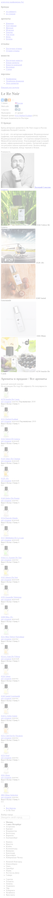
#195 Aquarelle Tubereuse (11, 597)
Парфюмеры (11, 79)
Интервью (10, 67)
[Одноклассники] (9, 100)
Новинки (10, 23)
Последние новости (14, 60)
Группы (9, 39)
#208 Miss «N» (7, 617)
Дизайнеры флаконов (15, 81)
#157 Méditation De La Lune (12, 538)
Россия (20, 103)
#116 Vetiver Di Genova (10, 439)
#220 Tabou (5, 676)
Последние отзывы (14, 48)
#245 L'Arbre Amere (9, 716)
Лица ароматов (12, 83)
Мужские (10, 30)
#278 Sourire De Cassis (10, 399)
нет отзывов (6, 402)
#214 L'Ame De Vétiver (10, 657)
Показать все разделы (10, 87)
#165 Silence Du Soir (9, 577)
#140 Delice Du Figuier (10, 498)
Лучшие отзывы (12, 51)
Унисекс (9, 32)
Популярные (11, 26)
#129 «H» (5, 478)
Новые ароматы (12, 63)
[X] (5, 100)
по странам (10, 14)
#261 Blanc (5, 775)
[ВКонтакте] (2, 100)
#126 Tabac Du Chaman (10, 459)
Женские (9, 28)
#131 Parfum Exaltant (23, 116)
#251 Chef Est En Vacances (12, 736)
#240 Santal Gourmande (10, 696)
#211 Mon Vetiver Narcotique (12, 637)
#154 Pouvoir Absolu (9, 518)
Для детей (10, 35)
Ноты (8, 37)
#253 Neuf (5, 755)
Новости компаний (14, 65)
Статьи (9, 69)
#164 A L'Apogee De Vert (11, 558)
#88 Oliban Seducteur (9, 795)
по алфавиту (11, 12)
